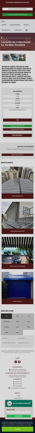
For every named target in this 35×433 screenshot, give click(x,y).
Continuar (17, 429)
